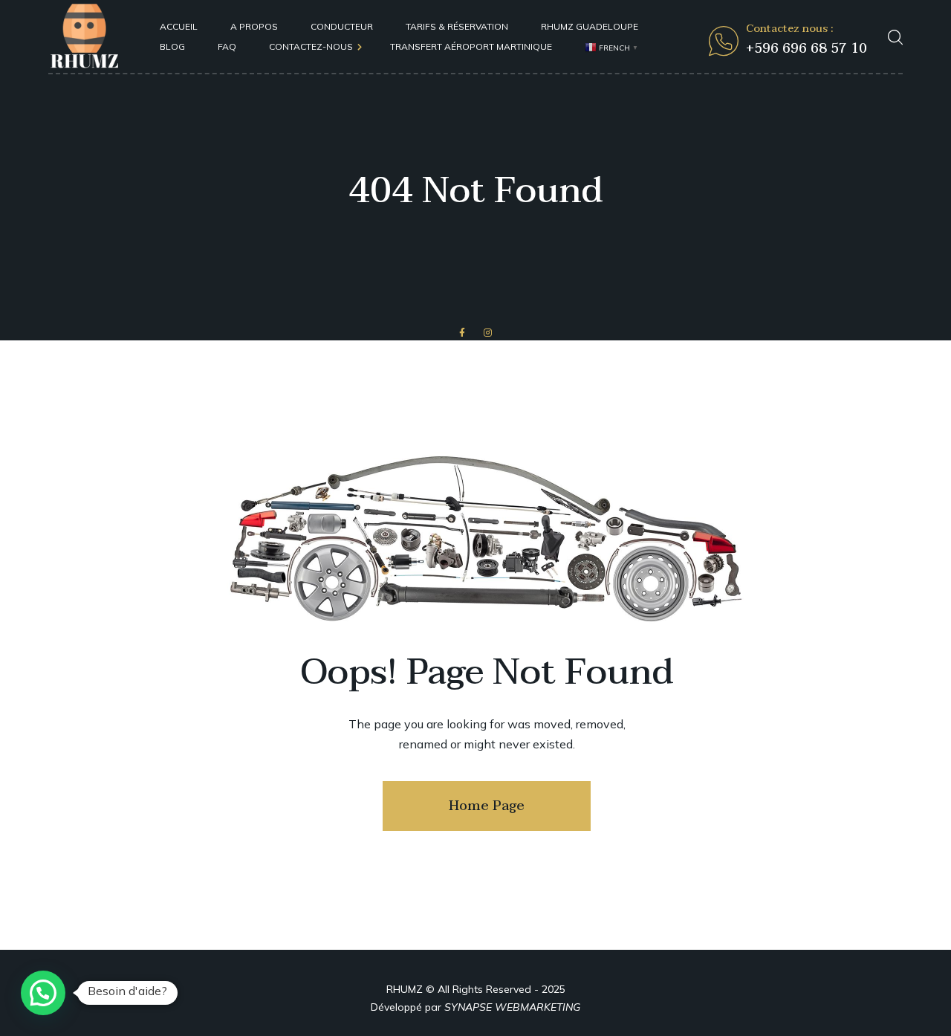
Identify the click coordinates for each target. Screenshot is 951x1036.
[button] (43, 993)
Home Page (487, 806)
